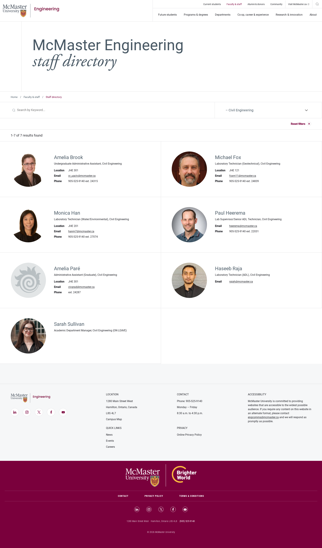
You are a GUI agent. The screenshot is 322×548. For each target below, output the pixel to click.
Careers (110, 446)
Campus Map (114, 419)
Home (14, 97)
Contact (127, 495)
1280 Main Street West (119, 401)
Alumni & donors (256, 4)
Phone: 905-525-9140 (189, 401)
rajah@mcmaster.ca (241, 281)
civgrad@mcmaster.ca (81, 287)
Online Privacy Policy (189, 434)
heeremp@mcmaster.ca (243, 226)
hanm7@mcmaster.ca (81, 231)
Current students (212, 4)
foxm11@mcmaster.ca (242, 175)
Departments (222, 14)
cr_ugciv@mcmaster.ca (82, 175)
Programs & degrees (196, 14)
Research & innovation (289, 14)
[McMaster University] (161, 475)
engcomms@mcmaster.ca (263, 417)
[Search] (317, 4)
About (313, 14)
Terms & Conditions (191, 496)
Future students (167, 14)
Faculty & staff (234, 4)
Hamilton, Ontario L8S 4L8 (164, 521)
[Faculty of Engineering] (31, 10)
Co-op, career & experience (253, 14)
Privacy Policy (154, 496)
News (109, 434)
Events (110, 440)
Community (276, 4)
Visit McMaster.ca (300, 4)
